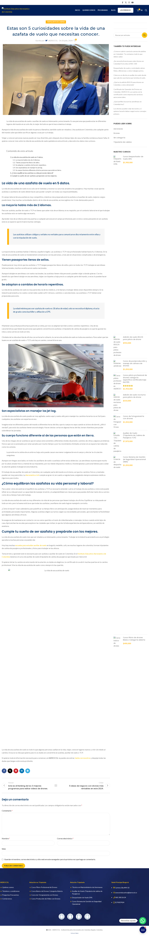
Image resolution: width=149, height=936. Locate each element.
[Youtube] (87, 916)
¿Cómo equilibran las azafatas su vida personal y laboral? (32, 173)
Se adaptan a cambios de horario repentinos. (31, 165)
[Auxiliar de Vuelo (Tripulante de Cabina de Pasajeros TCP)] (117, 442)
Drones (117, 133)
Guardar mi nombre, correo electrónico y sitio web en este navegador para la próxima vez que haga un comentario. (50, 859)
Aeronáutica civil (32, 475)
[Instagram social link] (129, 2)
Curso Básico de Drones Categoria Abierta (47, 891)
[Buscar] (146, 10)
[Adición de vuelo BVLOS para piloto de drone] (117, 346)
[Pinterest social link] (16, 770)
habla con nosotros (82, 758)
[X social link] (125, 2)
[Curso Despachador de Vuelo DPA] (117, 243)
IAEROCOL (53, 40)
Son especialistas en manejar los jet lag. (29, 168)
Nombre (6, 838)
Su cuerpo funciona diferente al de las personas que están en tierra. (38, 170)
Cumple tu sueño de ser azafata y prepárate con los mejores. (34, 176)
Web (4, 849)
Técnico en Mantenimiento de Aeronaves (87, 887)
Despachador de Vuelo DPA (82, 898)
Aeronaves (118, 129)
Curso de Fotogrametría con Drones (44, 895)
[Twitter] (79, 916)
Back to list (56, 785)
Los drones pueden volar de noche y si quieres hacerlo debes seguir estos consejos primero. (130, 111)
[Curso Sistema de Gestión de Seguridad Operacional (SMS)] (117, 544)
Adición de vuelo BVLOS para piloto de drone (133, 338)
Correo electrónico (65, 838)
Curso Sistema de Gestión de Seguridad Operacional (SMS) (134, 459)
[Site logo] (16, 10)
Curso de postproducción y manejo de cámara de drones (135, 363)
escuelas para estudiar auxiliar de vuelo (30, 545)
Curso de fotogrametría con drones (133, 417)
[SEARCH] (144, 35)
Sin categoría (119, 138)
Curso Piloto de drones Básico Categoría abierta (134, 638)
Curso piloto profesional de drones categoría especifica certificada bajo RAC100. (135, 378)
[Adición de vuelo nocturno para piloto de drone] (117, 402)
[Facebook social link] (122, 2)
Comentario (7, 811)
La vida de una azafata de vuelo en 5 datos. (27, 157)
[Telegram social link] (27, 770)
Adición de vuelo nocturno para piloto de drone (134, 396)
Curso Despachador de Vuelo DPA (133, 157)
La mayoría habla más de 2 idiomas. (28, 160)
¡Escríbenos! (125, 10)
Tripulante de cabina (56, 22)
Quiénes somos (8, 887)
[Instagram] (70, 916)
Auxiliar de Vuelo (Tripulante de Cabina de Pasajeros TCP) (134, 435)
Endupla (76, 933)
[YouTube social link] (132, 2)
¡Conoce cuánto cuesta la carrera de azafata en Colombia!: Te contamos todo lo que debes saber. (130, 54)
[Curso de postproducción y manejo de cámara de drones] (117, 365)
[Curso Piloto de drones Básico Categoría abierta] (117, 641)
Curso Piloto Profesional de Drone (43, 887)
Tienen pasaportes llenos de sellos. (28, 163)
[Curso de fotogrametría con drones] (117, 421)
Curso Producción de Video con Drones (45, 899)
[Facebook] (62, 916)
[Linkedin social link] (21, 770)
